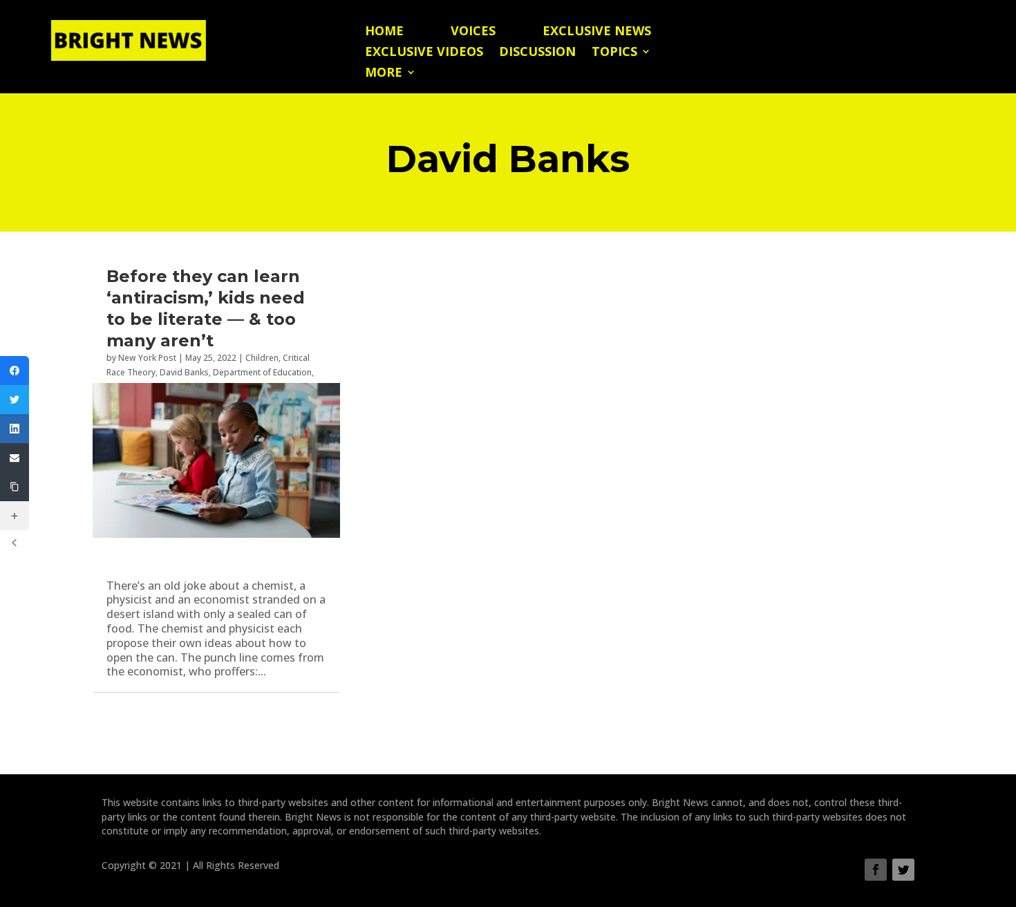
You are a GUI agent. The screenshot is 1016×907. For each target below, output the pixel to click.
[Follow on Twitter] (903, 870)
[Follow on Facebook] (876, 870)
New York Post (147, 358)
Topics (614, 52)
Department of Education (262, 372)
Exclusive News (597, 32)
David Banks (184, 372)
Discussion (537, 52)
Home (384, 32)
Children (262, 358)
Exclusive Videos (424, 52)
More (383, 73)
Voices (473, 32)
